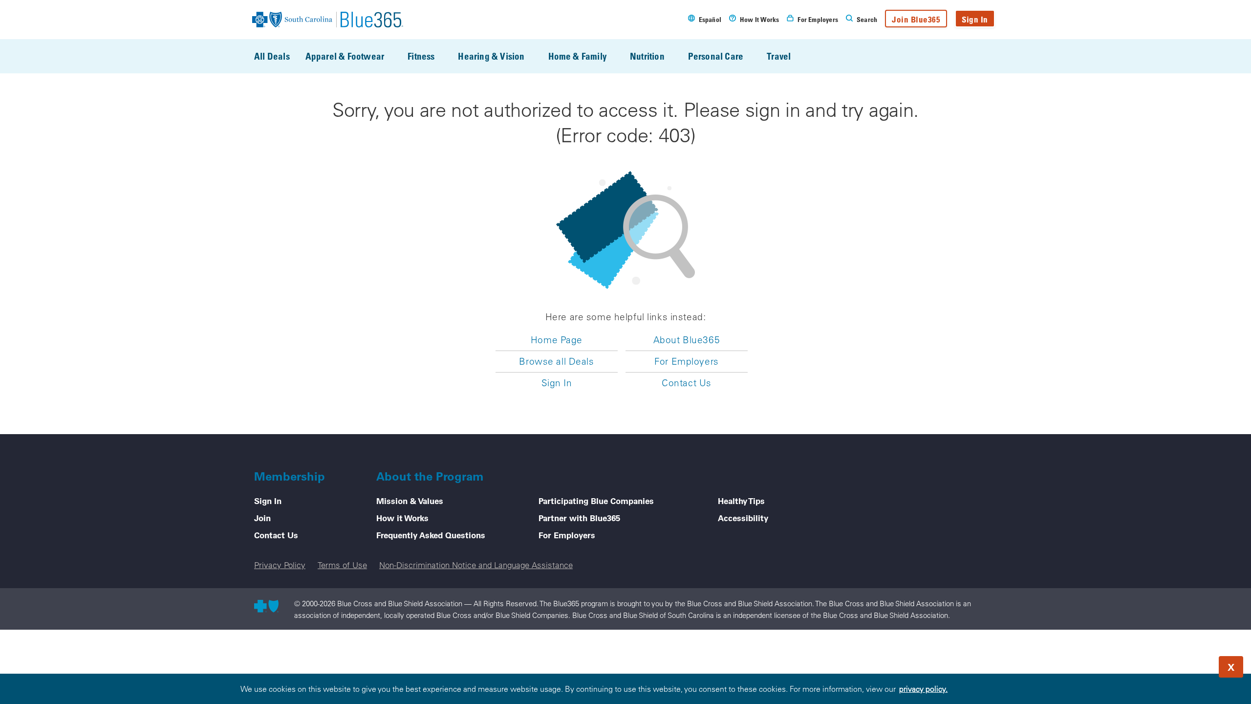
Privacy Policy (279, 565)
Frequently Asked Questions (430, 534)
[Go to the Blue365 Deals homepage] (327, 19)
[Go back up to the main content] (1184, 664)
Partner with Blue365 (579, 517)
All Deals (272, 56)
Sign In (975, 19)
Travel (779, 56)
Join (262, 517)
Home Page (556, 340)
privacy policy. (923, 689)
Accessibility (743, 517)
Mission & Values (409, 500)
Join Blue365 (916, 19)
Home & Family (577, 56)
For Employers (686, 361)
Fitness (421, 56)
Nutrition (647, 56)
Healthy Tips (741, 500)
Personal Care (715, 56)
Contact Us (687, 383)
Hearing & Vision (491, 56)
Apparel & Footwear (344, 56)
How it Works (402, 517)
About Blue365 (686, 340)
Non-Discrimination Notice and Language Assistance (476, 565)
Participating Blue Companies (596, 500)
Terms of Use (342, 565)
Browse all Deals (556, 361)
